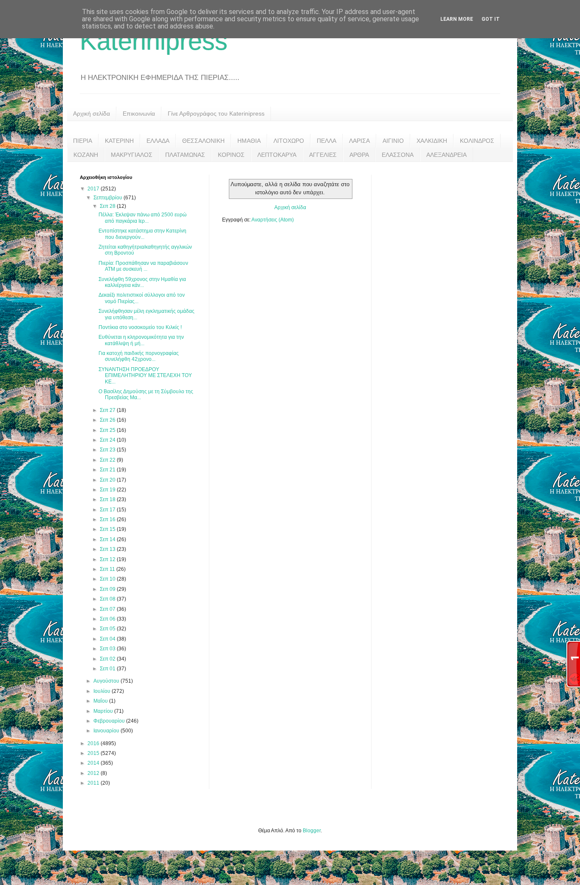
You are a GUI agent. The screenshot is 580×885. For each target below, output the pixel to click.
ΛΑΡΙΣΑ (359, 140)
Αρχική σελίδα (91, 113)
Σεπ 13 (108, 549)
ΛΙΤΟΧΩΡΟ (288, 140)
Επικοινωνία (139, 113)
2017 (94, 189)
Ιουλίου (102, 691)
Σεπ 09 (108, 589)
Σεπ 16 (108, 519)
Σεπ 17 (108, 510)
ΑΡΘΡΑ (359, 154)
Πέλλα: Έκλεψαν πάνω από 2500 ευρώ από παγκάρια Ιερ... (142, 218)
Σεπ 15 (108, 529)
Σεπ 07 (108, 609)
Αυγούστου (107, 681)
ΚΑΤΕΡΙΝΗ (119, 140)
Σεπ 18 (108, 499)
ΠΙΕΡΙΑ (82, 140)
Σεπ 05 (108, 629)
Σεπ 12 (108, 559)
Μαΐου (101, 701)
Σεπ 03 (108, 649)
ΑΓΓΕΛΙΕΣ (323, 154)
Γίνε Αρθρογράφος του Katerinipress (216, 113)
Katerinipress (154, 41)
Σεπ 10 (108, 579)
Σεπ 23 (108, 450)
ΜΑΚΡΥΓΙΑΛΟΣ (131, 154)
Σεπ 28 (108, 206)
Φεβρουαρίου (109, 721)
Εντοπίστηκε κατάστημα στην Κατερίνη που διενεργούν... (142, 234)
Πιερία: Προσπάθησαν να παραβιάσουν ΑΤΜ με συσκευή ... (143, 266)
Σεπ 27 (108, 410)
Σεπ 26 (108, 420)
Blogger (312, 831)
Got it (490, 19)
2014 (94, 763)
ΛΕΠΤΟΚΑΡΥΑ (276, 154)
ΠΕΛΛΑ (326, 140)
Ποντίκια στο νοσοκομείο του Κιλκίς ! (140, 327)
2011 (94, 783)
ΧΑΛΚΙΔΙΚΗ (432, 140)
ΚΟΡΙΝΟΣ (231, 154)
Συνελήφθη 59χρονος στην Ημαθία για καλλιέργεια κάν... (142, 282)
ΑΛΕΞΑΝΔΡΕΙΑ (446, 154)
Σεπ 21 (108, 470)
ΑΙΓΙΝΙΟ (393, 140)
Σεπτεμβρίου (108, 198)
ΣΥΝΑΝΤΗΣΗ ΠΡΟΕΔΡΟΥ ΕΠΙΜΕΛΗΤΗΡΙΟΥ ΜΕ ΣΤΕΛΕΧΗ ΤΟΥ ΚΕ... (145, 375)
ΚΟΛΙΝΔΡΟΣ (477, 140)
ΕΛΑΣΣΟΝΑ (398, 154)
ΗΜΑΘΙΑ (249, 140)
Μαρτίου (103, 711)
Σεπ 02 (108, 659)
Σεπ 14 (108, 539)
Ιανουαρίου (107, 731)
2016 (94, 743)
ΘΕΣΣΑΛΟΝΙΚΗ (203, 140)
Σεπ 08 (108, 599)
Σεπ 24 (108, 440)
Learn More (456, 19)
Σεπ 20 (108, 480)
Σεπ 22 (108, 460)
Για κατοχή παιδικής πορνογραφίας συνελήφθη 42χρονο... (139, 356)
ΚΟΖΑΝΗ (85, 154)
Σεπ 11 (108, 569)
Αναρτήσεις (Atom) (272, 220)
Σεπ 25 (108, 430)
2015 (94, 753)
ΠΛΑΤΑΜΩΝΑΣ (185, 154)
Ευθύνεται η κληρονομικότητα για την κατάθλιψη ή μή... (141, 340)
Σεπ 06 (108, 619)
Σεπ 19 (108, 490)
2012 (94, 773)
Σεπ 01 (108, 669)
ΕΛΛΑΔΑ (157, 140)
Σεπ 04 (108, 639)
